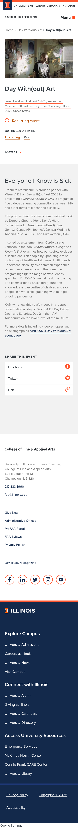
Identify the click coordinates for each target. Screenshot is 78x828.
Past (27, 137)
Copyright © (53, 795)
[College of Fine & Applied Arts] (21, 17)
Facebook (15, 367)
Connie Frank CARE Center (26, 764)
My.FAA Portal (15, 528)
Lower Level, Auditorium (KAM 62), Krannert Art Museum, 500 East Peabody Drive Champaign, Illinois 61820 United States (38, 106)
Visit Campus (15, 671)
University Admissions (22, 644)
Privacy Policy (15, 544)
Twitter (13, 378)
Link (11, 390)
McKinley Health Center (23, 755)
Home (9, 30)
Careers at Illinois (18, 653)
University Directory (20, 722)
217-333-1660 (14, 486)
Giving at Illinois (17, 704)
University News (17, 662)
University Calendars (21, 713)
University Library (18, 773)
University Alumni (18, 695)
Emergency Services (21, 746)
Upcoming (12, 137)
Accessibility (16, 807)
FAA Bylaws (13, 536)
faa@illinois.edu (16, 494)
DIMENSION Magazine (20, 562)
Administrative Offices (20, 520)
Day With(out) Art (30, 30)
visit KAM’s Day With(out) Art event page (38, 333)
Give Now (11, 512)
